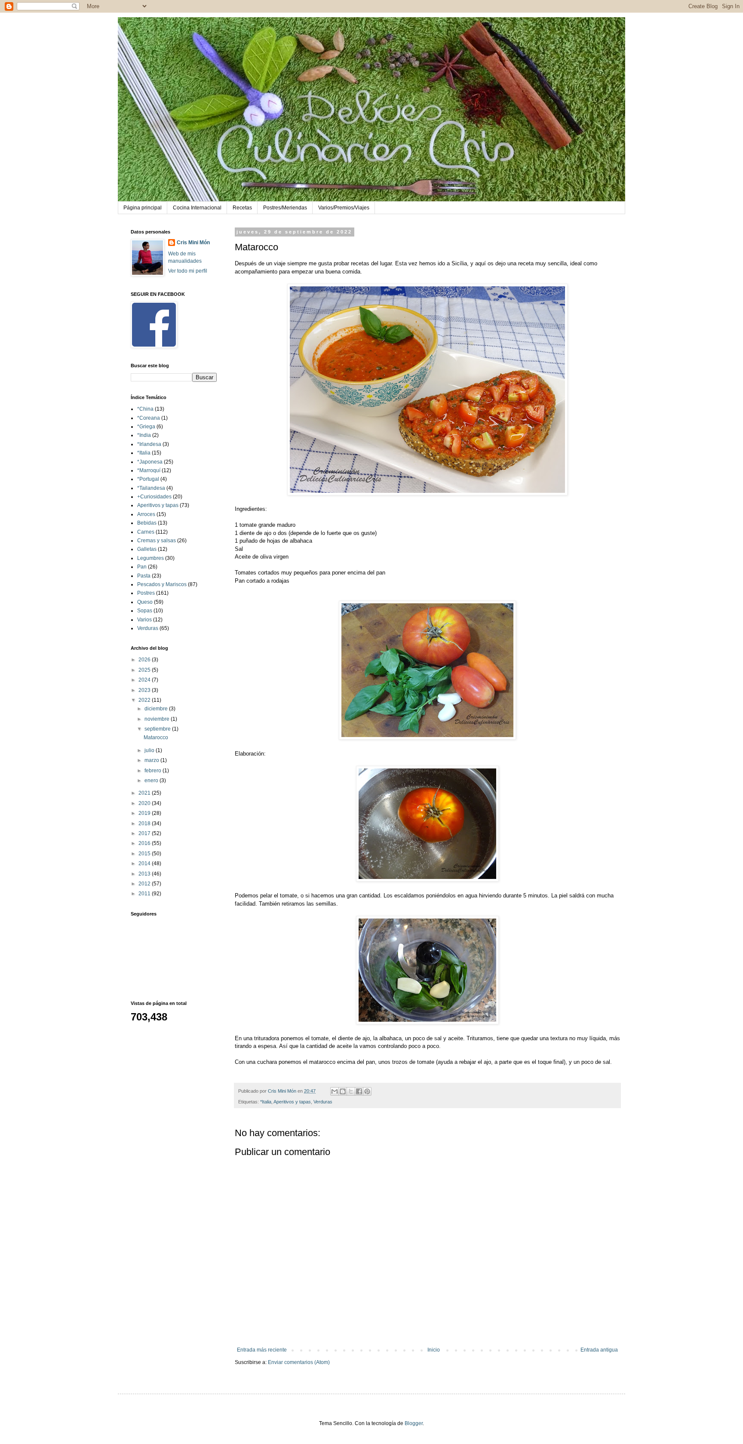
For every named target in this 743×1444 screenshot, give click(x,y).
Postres (146, 593)
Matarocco (156, 737)
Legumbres (150, 558)
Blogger (414, 1423)
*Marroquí (148, 470)
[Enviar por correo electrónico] (334, 1091)
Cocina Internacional (197, 208)
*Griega (146, 427)
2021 (145, 793)
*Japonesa (150, 462)
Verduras (322, 1101)
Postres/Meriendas (285, 208)
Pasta (143, 576)
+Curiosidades (154, 497)
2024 (145, 680)
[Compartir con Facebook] (359, 1091)
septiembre (158, 729)
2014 (145, 863)
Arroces (146, 514)
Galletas (147, 549)
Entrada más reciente (262, 1350)
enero (152, 780)
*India (144, 435)
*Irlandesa (149, 444)
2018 (145, 823)
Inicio (433, 1350)
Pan (142, 567)
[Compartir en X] (351, 1091)
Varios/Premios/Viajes (343, 208)
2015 (145, 854)
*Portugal (148, 479)
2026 (145, 660)
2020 (145, 803)
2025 (145, 670)
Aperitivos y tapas (292, 1101)
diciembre (156, 709)
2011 (145, 894)
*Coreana (148, 418)
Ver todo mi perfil (187, 271)
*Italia (265, 1101)
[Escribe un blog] (342, 1091)
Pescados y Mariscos (162, 584)
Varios (144, 620)
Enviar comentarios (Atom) (299, 1362)
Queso (145, 602)
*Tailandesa (151, 488)
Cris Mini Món (193, 243)
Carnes (145, 532)
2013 (145, 874)
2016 (145, 843)
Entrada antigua (599, 1350)
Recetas (242, 208)
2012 (145, 884)
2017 (145, 833)
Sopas (144, 611)
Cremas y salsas (156, 541)
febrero (153, 771)
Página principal (142, 208)
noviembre (157, 719)
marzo (152, 760)
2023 (145, 690)
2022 (145, 700)
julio (150, 750)
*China (145, 409)
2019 (145, 813)
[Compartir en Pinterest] (367, 1091)
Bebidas (147, 523)
